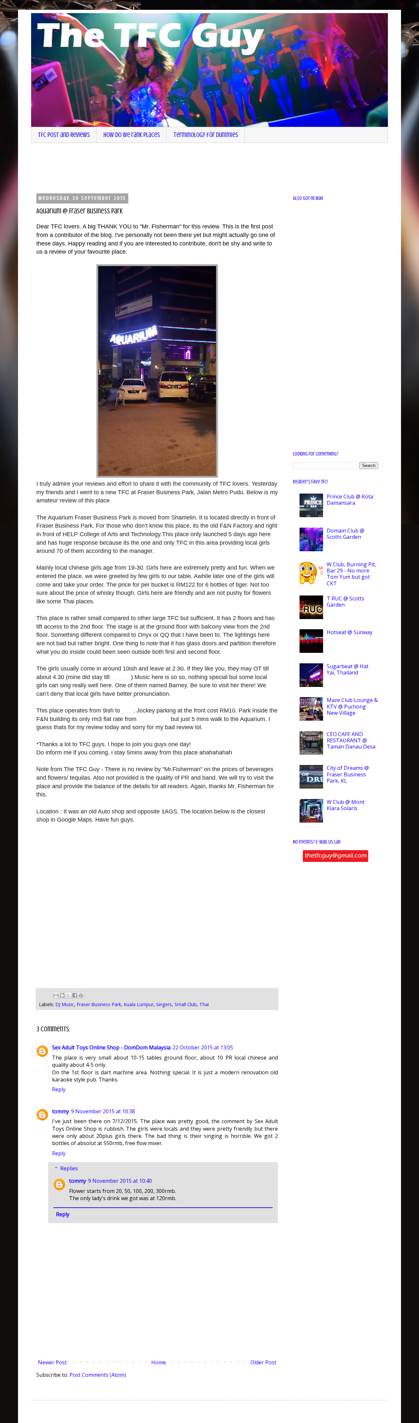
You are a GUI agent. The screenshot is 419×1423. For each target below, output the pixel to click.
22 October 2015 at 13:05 (203, 1047)
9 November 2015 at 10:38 (103, 1111)
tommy (60, 1111)
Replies (69, 1168)
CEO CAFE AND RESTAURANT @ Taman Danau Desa (351, 740)
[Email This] (56, 995)
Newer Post (52, 1362)
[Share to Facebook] (74, 995)
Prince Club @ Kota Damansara (350, 499)
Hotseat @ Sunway (350, 632)
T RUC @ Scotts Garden (345, 601)
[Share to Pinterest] (81, 995)
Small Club (185, 1004)
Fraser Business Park (99, 1004)
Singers (164, 1004)
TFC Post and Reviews (64, 135)
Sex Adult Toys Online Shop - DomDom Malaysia (111, 1047)
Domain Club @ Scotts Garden (345, 533)
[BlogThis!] (62, 995)
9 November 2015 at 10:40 (120, 1180)
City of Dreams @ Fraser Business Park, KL (348, 774)
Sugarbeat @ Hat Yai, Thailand (348, 669)
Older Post (263, 1362)
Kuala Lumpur (139, 1004)
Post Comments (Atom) (97, 1374)
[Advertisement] (199, 167)
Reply (58, 1089)
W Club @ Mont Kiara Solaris (346, 805)
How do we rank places (131, 135)
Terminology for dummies (205, 135)
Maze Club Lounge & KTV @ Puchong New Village (352, 706)
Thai (204, 1004)
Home (158, 1362)
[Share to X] (68, 995)
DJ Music (64, 1004)
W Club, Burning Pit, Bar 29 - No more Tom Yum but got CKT (351, 574)
